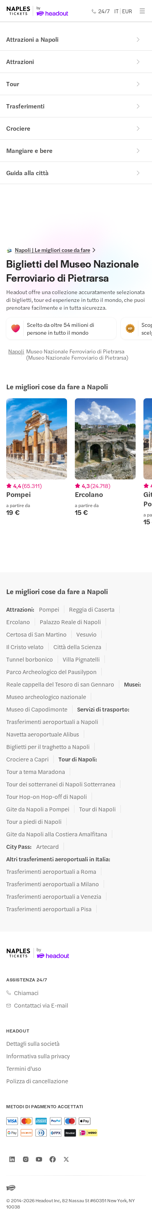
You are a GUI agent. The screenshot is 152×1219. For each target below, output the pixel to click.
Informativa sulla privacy (38, 1056)
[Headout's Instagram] (26, 1159)
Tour (12, 83)
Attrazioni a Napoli (32, 39)
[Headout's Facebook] (52, 1159)
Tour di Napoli (97, 809)
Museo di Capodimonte (36, 709)
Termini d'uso (23, 1068)
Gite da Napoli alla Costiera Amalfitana (56, 834)
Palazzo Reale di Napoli (70, 622)
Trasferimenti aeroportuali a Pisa (49, 909)
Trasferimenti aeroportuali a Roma (51, 871)
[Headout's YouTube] (39, 1159)
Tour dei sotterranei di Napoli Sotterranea (60, 784)
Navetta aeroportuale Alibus (42, 734)
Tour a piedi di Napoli (34, 821)
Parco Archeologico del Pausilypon (51, 672)
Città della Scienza (77, 647)
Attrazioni (20, 61)
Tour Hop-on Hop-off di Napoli (46, 796)
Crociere (18, 128)
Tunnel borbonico (29, 659)
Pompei (49, 609)
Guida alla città (27, 172)
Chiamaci (26, 993)
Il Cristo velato (25, 647)
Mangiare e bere (29, 150)
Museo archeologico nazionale (46, 697)
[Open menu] (142, 11)
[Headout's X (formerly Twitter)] (66, 1159)
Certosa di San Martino (36, 634)
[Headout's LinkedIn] (12, 1159)
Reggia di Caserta (92, 609)
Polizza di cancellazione (37, 1081)
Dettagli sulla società (33, 1043)
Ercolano (18, 622)
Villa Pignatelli (81, 659)
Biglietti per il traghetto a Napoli (48, 747)
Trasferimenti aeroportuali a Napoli (52, 722)
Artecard (47, 846)
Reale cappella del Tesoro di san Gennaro (60, 684)
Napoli (13, 351)
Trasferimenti (25, 105)
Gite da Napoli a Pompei (37, 809)
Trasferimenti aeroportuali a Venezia (53, 896)
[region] (76, 471)
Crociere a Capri (27, 759)
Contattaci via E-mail (41, 1005)
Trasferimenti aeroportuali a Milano (52, 884)
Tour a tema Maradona (35, 771)
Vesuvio (86, 634)
